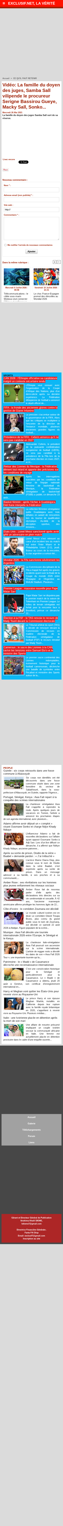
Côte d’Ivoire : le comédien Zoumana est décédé (31, 908)
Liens (31, 1142)
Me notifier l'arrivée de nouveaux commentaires (29, 245)
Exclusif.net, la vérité (31, 3)
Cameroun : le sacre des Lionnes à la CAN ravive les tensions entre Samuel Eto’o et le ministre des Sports (28, 650)
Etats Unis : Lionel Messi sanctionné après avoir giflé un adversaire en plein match (31, 533)
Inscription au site (31, 1239)
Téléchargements (31, 1129)
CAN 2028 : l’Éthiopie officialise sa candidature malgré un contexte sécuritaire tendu (30, 380)
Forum (31, 1136)
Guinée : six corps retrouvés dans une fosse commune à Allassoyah (28, 772)
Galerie (31, 1123)
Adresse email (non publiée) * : (18, 195)
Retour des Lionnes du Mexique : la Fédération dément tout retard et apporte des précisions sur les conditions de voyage (30, 469)
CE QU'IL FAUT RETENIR (25, 78)
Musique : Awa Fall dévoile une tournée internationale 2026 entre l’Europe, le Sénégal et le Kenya (30, 935)
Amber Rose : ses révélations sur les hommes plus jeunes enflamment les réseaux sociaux (29, 884)
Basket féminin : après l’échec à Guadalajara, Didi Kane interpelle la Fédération (29, 504)
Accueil (5, 78)
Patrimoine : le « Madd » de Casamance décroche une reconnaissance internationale (28, 963)
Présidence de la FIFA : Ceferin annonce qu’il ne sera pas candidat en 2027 (31, 439)
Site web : (8, 205)
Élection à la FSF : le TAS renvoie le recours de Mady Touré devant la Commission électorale (30, 620)
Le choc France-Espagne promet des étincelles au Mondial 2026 (46, 296)
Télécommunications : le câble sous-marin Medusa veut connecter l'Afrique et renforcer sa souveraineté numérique (16, 296)
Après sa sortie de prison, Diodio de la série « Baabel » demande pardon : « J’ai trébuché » (29, 855)
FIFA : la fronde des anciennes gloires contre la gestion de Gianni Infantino (30, 409)
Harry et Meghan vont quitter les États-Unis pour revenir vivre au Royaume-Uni (31, 993)
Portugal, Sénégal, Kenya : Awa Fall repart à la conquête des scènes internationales (30, 799)
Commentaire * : (11, 215)
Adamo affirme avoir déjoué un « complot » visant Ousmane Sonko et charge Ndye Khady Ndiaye (29, 826)
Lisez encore (9, 159)
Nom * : (7, 185)
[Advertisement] (31, 41)
